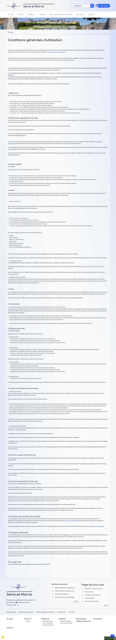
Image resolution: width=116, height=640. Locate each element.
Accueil (10, 14)
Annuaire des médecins (65, 621)
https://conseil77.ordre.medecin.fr (56, 52)
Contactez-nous (61, 612)
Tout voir (76, 601)
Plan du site (72, 612)
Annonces (80, 14)
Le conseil (27, 621)
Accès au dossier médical (66, 623)
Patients (62, 619)
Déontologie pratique (48, 621)
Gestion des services (108, 637)
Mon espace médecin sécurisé (61, 14)
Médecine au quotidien (48, 625)
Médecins (45, 619)
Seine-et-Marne (33, 6)
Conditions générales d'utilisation (45, 612)
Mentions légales (11, 612)
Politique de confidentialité (71, 520)
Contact (91, 14)
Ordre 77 (27, 619)
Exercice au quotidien (48, 623)
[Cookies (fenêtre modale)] (3, 637)
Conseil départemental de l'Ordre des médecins (39, 4)
